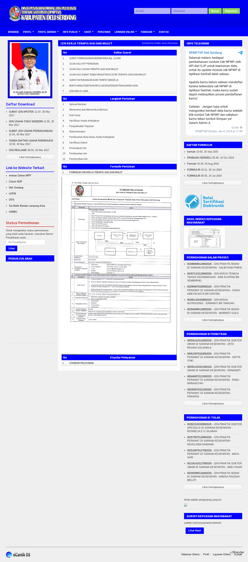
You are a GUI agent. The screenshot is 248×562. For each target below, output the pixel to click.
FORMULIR (193, 169)
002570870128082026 (199, 437)
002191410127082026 (199, 463)
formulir (191, 151)
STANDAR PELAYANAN (81, 363)
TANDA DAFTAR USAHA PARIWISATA (31, 140)
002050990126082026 (199, 473)
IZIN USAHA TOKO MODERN (26, 121)
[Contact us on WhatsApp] (236, 552)
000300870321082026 (199, 389)
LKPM (12, 193)
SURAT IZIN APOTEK (21, 111)
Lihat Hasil (194, 530)
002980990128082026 (199, 263)
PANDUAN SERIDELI (199, 157)
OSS (11, 199)
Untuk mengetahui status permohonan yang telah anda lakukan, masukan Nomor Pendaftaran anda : (29, 234)
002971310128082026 (199, 273)
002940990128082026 (199, 309)
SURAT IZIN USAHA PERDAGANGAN (31, 130)
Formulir (191, 163)
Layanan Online (221, 554)
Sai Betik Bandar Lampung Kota (27, 205)
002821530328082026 (199, 424)
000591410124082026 (199, 340)
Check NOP (15, 181)
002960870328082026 (199, 286)
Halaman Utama (190, 554)
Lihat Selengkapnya (30, 157)
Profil (206, 554)
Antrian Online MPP (20, 175)
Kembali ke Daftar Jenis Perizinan (160, 43)
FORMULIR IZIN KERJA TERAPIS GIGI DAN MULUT (95, 172)
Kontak (164, 32)
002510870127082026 (199, 450)
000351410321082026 (199, 366)
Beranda (13, 32)
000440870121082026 (199, 376)
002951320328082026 (199, 299)
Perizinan (104, 32)
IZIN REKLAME (18, 150)
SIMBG (13, 211)
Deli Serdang (16, 187)
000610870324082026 (199, 353)
